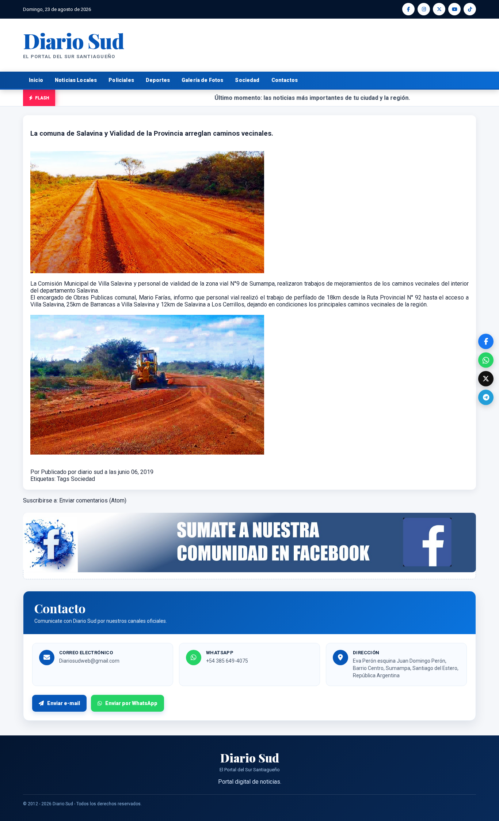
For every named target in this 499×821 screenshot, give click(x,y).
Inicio (36, 80)
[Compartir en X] (486, 379)
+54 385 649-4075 (227, 661)
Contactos (284, 80)
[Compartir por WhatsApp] (486, 360)
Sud (73, 40)
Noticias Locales (76, 80)
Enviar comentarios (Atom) (92, 500)
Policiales (121, 80)
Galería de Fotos (202, 80)
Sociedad (247, 80)
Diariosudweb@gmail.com (89, 661)
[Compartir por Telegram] (486, 397)
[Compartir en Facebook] (486, 341)
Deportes (158, 80)
